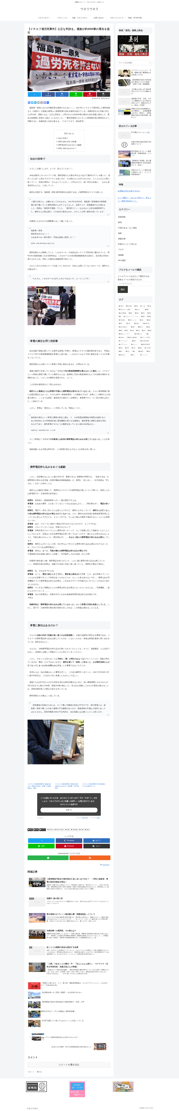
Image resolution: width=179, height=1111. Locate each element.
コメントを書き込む (69, 1064)
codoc (98, 817)
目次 (66, 133)
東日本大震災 (60, 829)
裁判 (88, 829)
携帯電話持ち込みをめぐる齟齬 (69, 145)
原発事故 (75, 829)
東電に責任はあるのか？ (67, 148)
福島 (37, 829)
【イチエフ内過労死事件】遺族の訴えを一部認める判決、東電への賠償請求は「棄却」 (39, 786)
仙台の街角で (63, 138)
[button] (103, 94)
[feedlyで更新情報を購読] (48, 857)
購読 (123, 289)
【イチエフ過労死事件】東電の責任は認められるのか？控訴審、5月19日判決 (67, 786)
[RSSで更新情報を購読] (89, 857)
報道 (31, 829)
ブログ (43, 829)
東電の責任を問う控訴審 (67, 141)
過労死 (51, 829)
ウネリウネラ (85, 817)
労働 (82, 829)
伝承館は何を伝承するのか (129, 191)
